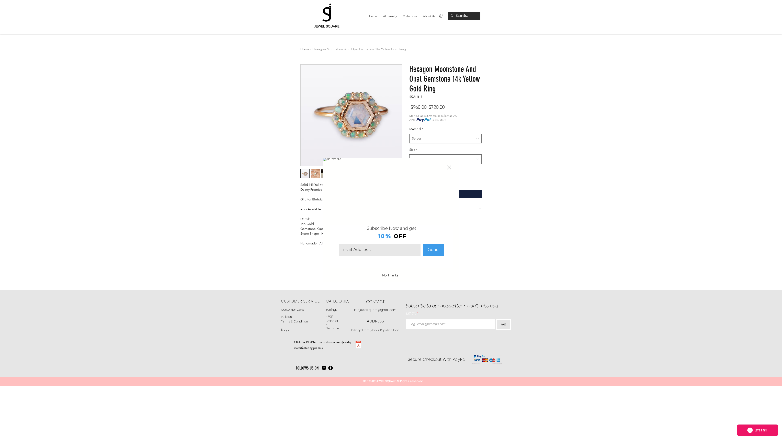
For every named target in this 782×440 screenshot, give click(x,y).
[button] (449, 167)
